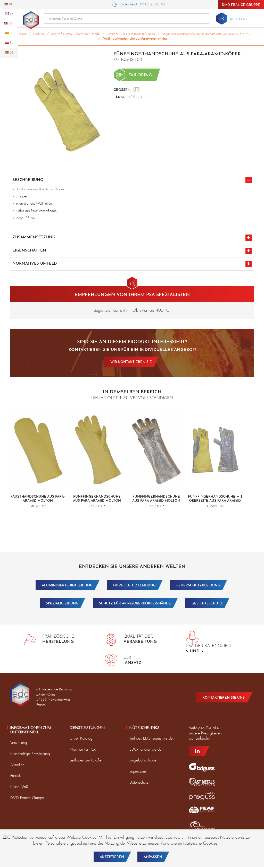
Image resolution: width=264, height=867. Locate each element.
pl (11, 43)
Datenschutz (138, 782)
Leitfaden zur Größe (86, 760)
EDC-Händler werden (146, 749)
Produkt (15, 775)
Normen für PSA (83, 749)
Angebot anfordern (144, 760)
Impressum (137, 771)
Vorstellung (18, 742)
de (11, 52)
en (10, 23)
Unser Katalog (81, 738)
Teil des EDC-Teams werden (152, 738)
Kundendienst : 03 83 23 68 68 (141, 4)
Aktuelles (17, 764)
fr (11, 14)
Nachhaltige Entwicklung (30, 753)
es (11, 33)
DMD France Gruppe (241, 5)
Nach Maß (19, 786)
